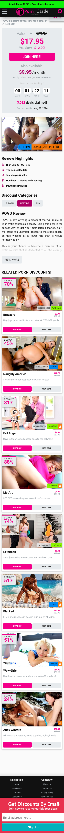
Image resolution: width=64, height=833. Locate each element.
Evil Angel (9, 433)
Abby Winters (12, 730)
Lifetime (24, 203)
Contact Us (47, 788)
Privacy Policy (47, 792)
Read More (12, 259)
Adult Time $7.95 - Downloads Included (32, 4)
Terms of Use (47, 796)
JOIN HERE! (32, 57)
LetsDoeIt (9, 552)
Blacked (8, 611)
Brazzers (9, 314)
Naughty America (14, 374)
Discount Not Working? (32, 83)
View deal (46, 330)
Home (16, 784)
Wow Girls (10, 670)
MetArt (8, 492)
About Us (47, 784)
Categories (17, 796)
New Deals (16, 788)
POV (38, 203)
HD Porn (9, 203)
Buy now (17, 330)
